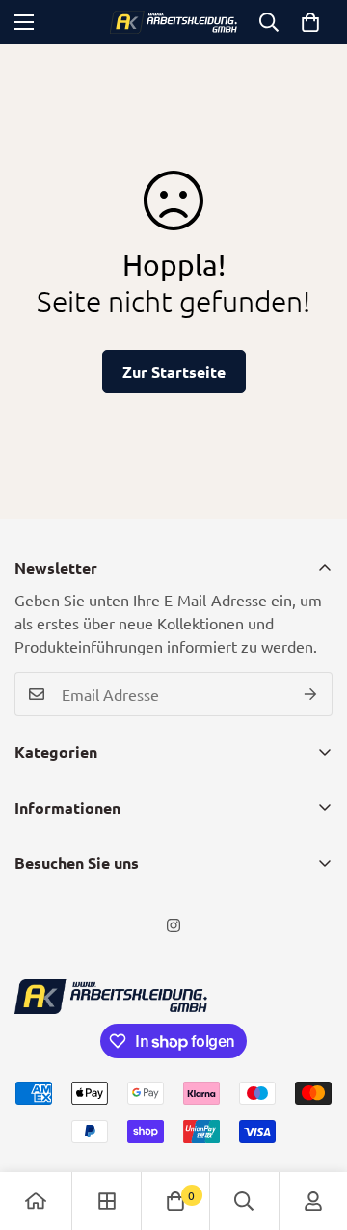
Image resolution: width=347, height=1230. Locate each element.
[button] (310, 22)
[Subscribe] (311, 694)
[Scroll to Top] (312, 1128)
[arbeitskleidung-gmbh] (174, 22)
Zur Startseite (174, 371)
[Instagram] (173, 925)
